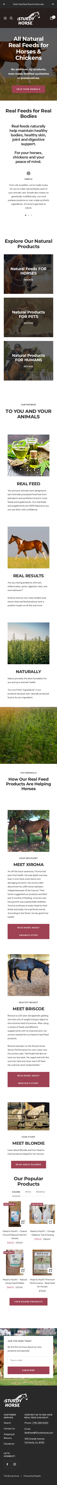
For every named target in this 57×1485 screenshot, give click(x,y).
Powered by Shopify (32, 1476)
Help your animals (29, 89)
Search (7, 1422)
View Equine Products (28, 1301)
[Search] (11, 18)
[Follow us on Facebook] (7, 1464)
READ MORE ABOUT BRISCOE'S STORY (28, 1079)
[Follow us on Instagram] (14, 1464)
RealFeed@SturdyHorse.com (39, 1432)
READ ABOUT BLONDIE (28, 1164)
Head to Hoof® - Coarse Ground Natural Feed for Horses (15, 1235)
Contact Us (9, 1428)
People (40, 1192)
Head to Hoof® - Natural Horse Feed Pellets (15, 1281)
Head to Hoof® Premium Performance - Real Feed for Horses (42, 1283)
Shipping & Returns (9, 1436)
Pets (28, 1192)
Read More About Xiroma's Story (28, 931)
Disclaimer (9, 1443)
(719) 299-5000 (40, 1422)
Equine (16, 1192)
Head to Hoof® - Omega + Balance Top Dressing (42, 1233)
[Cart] (51, 18)
